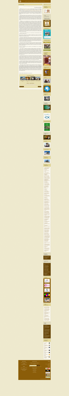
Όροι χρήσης (49, 366)
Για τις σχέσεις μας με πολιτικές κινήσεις (47, 242)
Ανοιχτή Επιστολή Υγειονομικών (45, 189)
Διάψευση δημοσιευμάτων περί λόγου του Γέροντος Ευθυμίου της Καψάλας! (47, 214)
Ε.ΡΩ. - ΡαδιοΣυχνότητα (46, 16)
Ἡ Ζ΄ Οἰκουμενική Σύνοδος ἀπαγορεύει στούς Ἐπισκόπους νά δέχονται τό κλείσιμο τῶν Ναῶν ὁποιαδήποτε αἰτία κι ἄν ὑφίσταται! (47, 208)
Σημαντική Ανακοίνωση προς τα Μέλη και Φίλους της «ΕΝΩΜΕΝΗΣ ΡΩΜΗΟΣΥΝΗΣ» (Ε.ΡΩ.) (47, 174)
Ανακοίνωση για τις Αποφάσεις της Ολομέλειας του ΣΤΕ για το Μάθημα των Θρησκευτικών (47, 228)
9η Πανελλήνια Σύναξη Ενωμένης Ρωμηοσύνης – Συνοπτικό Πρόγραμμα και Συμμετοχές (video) (46, 266)
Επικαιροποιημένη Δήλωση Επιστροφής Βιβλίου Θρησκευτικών (46, 220)
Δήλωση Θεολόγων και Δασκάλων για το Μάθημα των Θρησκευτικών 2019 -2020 (47, 234)
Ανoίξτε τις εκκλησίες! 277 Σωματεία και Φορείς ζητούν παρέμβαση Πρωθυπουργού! (46, 212)
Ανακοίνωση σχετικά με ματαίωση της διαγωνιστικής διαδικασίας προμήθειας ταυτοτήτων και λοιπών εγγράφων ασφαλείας (46, 239)
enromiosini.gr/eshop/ (34, 372)
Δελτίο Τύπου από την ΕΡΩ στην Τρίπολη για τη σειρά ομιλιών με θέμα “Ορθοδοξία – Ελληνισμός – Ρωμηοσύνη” (47, 319)
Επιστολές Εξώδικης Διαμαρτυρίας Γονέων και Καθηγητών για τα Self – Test (46, 199)
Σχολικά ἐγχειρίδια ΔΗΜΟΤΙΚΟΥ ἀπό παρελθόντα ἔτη (47, 226)
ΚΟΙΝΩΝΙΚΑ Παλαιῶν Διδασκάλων (46, 53)
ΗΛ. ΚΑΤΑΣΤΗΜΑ (40, 1)
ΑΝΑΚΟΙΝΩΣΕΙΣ (34, 1)
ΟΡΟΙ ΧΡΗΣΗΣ (43, 1)
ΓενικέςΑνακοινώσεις (46, 304)
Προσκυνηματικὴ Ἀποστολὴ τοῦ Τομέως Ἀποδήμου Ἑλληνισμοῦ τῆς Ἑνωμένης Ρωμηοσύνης (46, 333)
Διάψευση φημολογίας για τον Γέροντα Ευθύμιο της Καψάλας (47, 195)
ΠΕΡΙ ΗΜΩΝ (29, 1)
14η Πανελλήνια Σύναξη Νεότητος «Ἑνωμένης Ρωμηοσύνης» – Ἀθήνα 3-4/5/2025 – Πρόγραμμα (46, 269)
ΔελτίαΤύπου (45, 323)
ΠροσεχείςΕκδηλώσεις (46, 254)
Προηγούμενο (21, 86)
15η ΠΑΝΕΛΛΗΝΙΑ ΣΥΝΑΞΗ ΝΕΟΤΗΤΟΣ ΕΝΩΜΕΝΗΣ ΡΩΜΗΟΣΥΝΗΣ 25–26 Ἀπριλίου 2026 (47, 168)
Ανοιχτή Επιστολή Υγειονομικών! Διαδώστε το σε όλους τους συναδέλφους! (47, 191)
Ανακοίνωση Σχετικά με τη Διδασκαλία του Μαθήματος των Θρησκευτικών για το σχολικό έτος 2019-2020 (46, 231)
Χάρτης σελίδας (48, 365)
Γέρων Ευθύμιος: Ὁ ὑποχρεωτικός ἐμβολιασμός (46, 182)
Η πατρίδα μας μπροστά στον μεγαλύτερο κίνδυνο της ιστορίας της (46, 250)
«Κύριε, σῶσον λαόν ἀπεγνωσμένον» (46, 197)
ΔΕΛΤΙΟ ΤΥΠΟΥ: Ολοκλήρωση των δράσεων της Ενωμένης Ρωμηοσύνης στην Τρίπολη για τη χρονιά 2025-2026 (47, 326)
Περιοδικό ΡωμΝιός (47, 40)
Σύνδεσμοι (45, 277)
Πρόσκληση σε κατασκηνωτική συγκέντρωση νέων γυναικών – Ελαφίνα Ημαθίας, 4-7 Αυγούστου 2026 (47, 257)
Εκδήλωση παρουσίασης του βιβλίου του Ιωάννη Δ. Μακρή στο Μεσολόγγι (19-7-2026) (46, 307)
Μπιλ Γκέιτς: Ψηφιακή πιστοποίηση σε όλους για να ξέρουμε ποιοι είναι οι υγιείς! (46, 205)
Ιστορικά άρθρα (46, 149)
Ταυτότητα (49, 363)
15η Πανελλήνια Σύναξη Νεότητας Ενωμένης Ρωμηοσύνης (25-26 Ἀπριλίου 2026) (46, 316)
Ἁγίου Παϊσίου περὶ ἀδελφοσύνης (46, 246)
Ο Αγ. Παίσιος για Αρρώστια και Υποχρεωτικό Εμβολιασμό (46, 184)
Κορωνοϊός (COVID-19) (46, 103)
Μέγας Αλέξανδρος (47, 84)
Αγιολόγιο (45, 141)
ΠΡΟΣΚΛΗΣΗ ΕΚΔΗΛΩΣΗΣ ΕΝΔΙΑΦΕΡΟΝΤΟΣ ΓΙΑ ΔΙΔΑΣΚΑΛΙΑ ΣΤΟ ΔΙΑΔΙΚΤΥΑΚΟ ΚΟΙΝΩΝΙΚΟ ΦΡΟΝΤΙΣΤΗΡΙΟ (47, 180)
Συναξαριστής (49, 364)
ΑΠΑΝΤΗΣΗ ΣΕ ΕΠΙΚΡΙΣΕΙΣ (47, 271)
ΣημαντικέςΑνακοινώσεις (46, 165)
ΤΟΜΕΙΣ (37, 1)
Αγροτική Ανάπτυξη (47, 121)
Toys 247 (45, 111)
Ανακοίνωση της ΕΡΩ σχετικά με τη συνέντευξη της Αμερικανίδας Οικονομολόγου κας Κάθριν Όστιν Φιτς (47, 202)
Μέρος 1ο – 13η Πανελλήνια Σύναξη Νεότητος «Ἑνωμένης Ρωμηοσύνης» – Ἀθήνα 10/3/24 (47, 177)
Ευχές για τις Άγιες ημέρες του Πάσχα (46, 264)
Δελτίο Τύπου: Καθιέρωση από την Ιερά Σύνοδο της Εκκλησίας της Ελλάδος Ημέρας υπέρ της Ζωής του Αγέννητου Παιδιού (47, 236)
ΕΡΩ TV (45, 77)
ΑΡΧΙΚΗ (26, 1)
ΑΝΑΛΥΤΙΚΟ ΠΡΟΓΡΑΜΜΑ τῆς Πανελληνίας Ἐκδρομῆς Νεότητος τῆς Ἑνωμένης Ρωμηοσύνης (46, 310)
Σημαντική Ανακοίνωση (46, 7)
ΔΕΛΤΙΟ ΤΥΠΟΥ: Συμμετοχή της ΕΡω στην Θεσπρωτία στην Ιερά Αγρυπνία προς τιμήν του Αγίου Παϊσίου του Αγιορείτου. (47, 330)
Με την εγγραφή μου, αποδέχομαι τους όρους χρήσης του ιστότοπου (35, 366)
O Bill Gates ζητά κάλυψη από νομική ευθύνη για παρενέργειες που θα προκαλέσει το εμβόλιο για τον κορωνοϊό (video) (47, 217)
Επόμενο (39, 86)
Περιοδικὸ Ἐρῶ (46, 28)
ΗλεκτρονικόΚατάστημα (46, 340)
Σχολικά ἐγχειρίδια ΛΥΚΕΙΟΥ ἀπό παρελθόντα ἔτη (47, 221)
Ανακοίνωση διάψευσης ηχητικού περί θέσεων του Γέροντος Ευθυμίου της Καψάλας (46, 187)
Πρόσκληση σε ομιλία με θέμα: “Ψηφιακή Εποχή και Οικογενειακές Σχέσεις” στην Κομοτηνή (47, 313)
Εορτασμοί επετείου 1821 (46, 157)
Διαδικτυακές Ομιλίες (46, 94)
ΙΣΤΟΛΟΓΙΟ (31, 1)
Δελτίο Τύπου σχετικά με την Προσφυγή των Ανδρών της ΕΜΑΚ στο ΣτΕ (46, 193)
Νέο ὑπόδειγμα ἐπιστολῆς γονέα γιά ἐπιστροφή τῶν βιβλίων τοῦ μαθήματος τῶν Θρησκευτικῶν (47, 244)
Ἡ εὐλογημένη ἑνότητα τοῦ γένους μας (46, 170)
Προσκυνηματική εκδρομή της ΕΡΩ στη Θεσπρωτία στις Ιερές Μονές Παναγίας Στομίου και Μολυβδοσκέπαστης (47, 336)
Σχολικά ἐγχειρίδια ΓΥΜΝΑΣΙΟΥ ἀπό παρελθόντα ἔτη (47, 224)
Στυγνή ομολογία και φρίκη (46, 206)
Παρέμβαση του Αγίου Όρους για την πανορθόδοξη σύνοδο (46, 248)
